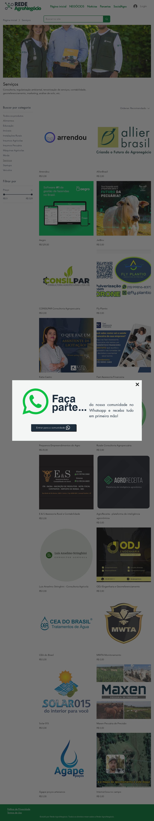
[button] (137, 384)
